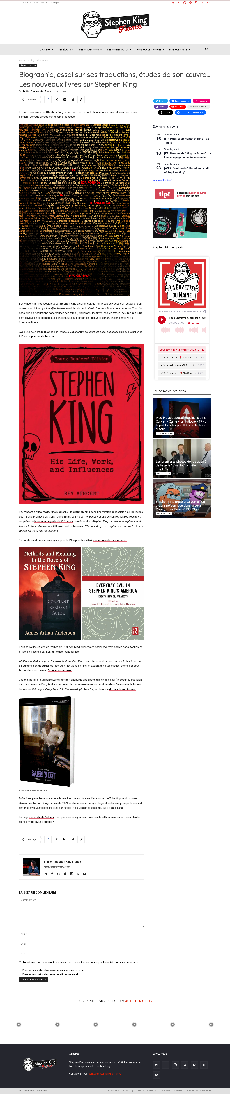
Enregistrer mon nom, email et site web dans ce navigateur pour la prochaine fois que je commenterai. (80, 962)
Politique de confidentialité (198, 1090)
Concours (151, 1090)
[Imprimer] (72, 99)
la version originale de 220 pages (53, 521)
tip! (164, 194)
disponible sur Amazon (122, 689)
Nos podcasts (178, 49)
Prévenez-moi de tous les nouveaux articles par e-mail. (50, 974)
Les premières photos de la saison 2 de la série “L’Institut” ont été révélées (181, 465)
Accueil (23, 60)
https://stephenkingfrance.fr (57, 867)
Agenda (140, 1090)
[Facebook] (178, 2)
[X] (202, 2)
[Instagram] (184, 2)
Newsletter (165, 1090)
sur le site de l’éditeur (41, 817)
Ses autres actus (118, 49)
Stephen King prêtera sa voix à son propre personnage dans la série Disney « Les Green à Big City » (180, 505)
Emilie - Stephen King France (37, 91)
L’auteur (45, 49)
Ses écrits (64, 49)
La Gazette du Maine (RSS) (120, 1090)
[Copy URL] (81, 99)
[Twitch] (196, 2)
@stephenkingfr (139, 1001)
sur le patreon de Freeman (39, 336)
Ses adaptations (89, 49)
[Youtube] (208, 2)
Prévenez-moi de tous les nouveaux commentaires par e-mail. (54, 970)
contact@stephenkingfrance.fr (106, 1073)
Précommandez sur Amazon (110, 540)
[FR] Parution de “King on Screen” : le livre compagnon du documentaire (187, 155)
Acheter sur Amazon (60, 670)
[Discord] (172, 2)
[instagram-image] (19, 1024)
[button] (206, 49)
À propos (55, 2)
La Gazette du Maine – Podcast (33, 2)
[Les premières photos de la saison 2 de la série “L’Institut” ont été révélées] (182, 458)
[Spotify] (190, 2)
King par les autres (149, 49)
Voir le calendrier (162, 180)
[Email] (64, 99)
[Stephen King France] (115, 24)
